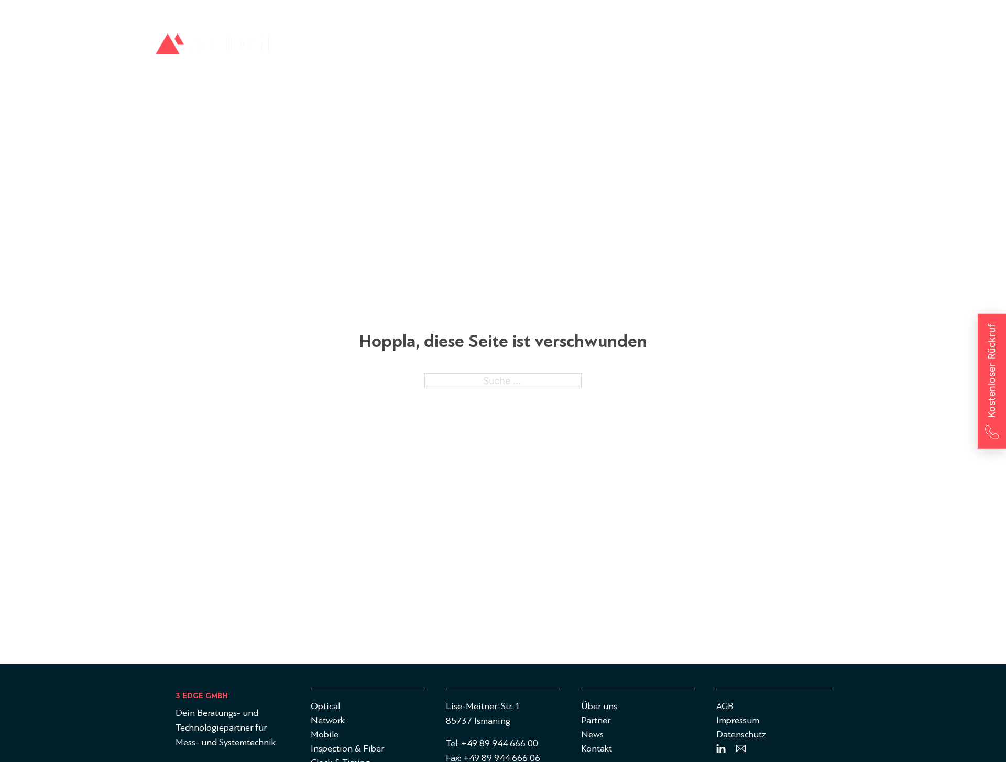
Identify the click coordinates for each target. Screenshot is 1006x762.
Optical (508, 47)
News (802, 13)
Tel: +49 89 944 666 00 (492, 743)
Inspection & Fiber (713, 47)
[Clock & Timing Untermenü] (849, 47)
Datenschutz (741, 734)
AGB (725, 706)
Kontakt (839, 13)
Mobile (632, 47)
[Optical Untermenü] (533, 47)
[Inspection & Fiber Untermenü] (759, 47)
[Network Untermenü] (598, 47)
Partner (766, 13)
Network (571, 47)
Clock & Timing (809, 47)
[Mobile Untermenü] (656, 47)
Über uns (725, 13)
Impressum (737, 720)
